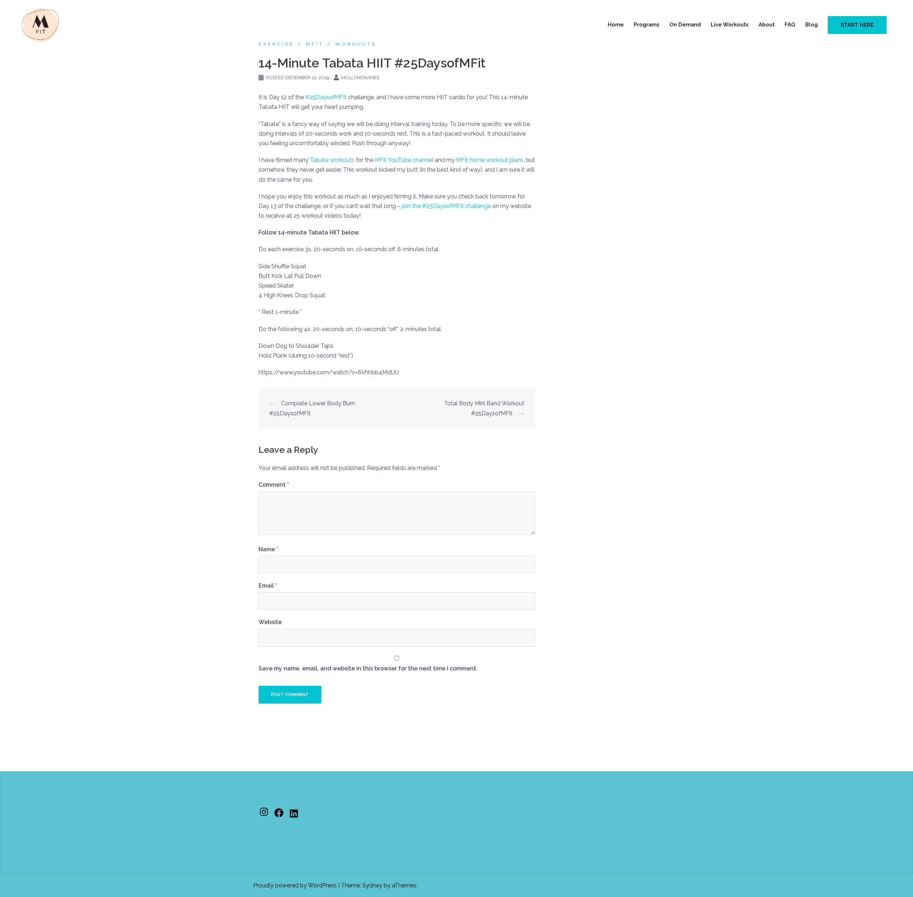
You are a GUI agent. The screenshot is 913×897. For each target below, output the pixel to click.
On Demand (685, 24)
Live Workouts (730, 24)
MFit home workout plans (490, 160)
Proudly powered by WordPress (295, 885)
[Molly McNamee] (40, 24)
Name (268, 549)
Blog (811, 24)
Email (268, 585)
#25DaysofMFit (326, 97)
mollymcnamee (360, 77)
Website (270, 622)
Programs (646, 24)
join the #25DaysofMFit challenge (446, 206)
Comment (274, 484)
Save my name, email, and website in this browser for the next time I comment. (368, 668)
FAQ (790, 24)
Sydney (372, 885)
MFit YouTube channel (404, 160)
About (767, 24)
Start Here (857, 25)
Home (616, 24)
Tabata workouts (332, 160)
